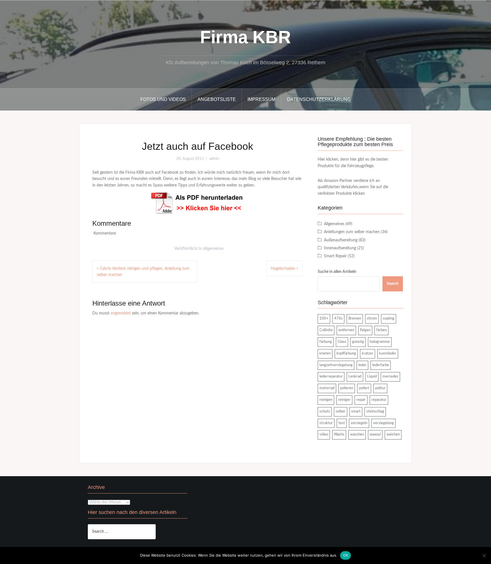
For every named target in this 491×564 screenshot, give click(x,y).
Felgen (365, 330)
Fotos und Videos (163, 99)
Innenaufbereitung (340, 248)
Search (393, 284)
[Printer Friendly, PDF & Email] (197, 202)
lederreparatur (331, 376)
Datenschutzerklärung (319, 99)
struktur (326, 423)
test (341, 423)
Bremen (354, 318)
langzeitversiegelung (336, 365)
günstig (358, 342)
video (323, 434)
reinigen (325, 400)
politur (380, 388)
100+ (323, 318)
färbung (325, 342)
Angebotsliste (216, 99)
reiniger (344, 400)
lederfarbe (380, 365)
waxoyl (375, 434)
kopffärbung (346, 353)
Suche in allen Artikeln (337, 272)
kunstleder (387, 353)
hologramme (380, 342)
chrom (372, 318)
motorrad (326, 388)
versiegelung (383, 423)
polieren (346, 388)
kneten (325, 353)
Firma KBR (245, 37)
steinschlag (375, 411)
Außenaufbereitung (340, 240)
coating (388, 318)
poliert (364, 388)
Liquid (372, 376)
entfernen (346, 330)
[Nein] (484, 555)
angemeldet (121, 313)
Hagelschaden (283, 269)
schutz (324, 411)
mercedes (390, 376)
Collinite (326, 330)
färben (381, 330)
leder (362, 365)
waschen (357, 434)
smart (356, 411)
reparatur (378, 400)
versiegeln (359, 423)
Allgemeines (213, 249)
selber (341, 411)
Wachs (339, 434)
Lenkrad (354, 376)
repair (361, 400)
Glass (342, 342)
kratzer (367, 353)
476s (338, 318)
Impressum (261, 99)
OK (345, 555)
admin (214, 159)
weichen (393, 434)
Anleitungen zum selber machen (352, 232)
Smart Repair (335, 256)
